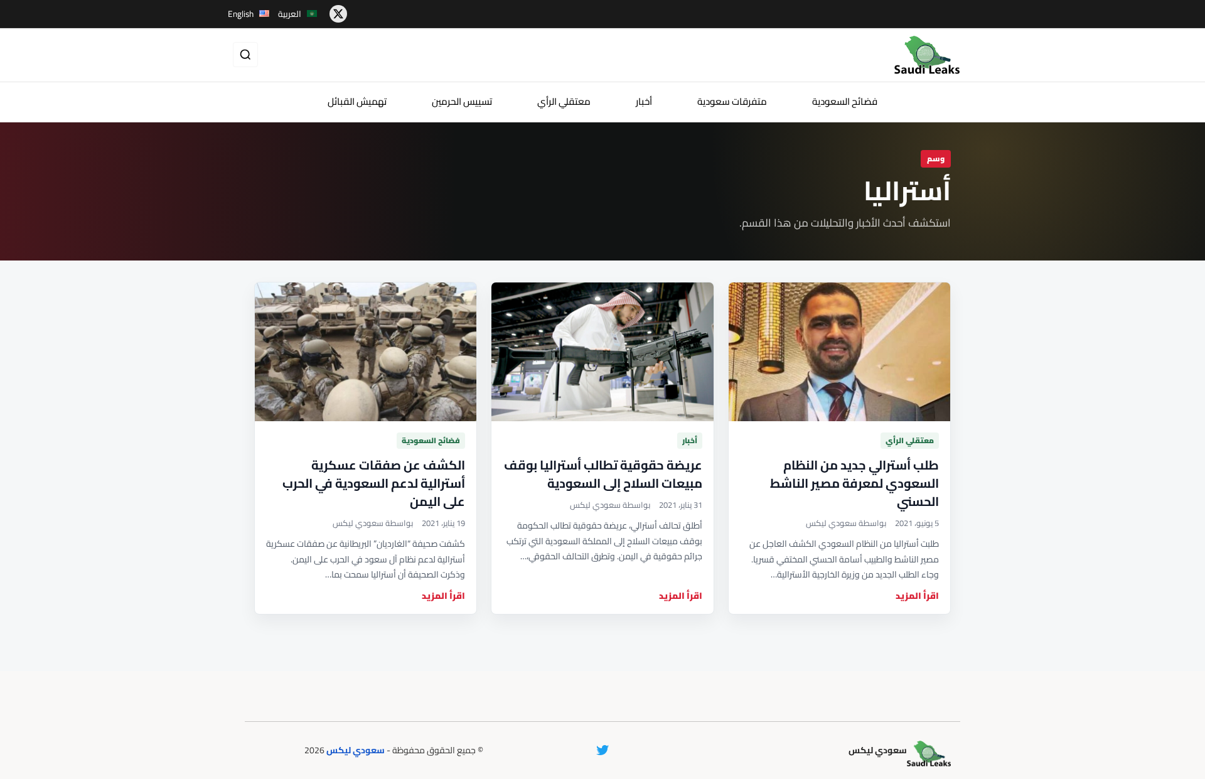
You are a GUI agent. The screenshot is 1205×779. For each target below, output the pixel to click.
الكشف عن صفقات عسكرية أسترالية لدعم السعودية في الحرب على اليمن (373, 483)
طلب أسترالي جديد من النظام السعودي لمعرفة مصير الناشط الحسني (854, 483)
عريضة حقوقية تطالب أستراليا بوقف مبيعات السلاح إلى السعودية (603, 474)
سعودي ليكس (355, 750)
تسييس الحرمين (462, 101)
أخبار (644, 101)
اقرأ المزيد (917, 596)
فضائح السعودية (844, 101)
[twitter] (338, 14)
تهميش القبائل (357, 101)
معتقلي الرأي (564, 101)
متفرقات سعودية (732, 101)
